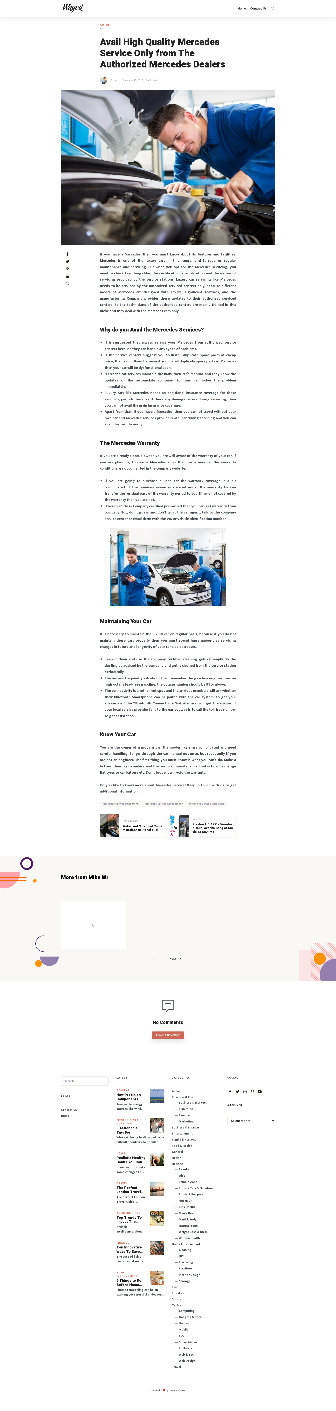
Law (175, 1287)
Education (186, 1109)
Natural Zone (188, 1225)
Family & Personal (184, 1139)
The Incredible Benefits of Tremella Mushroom (101, 916)
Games (184, 1323)
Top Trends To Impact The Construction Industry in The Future (129, 1220)
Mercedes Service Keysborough (164, 803)
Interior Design (189, 1275)
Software (185, 1348)
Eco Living (186, 1262)
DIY (181, 1256)
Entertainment (182, 1133)
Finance (122, 1242)
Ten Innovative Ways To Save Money (129, 1249)
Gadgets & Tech (190, 1317)
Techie (176, 1305)
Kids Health (187, 1207)
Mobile (183, 1329)
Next (173, 958)
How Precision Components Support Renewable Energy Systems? (131, 1097)
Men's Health (188, 1213)
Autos (105, 24)
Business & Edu (128, 1213)
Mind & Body (187, 1219)
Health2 (177, 1164)
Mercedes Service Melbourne (206, 803)
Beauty (184, 1169)
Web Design (187, 1361)
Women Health (189, 1238)
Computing (187, 1311)
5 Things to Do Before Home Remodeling (128, 1283)
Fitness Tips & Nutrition (196, 1188)
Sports (176, 1299)
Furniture (185, 1268)
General (123, 1090)
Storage (185, 1281)
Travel (122, 1183)
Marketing (186, 1121)
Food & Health (182, 1146)
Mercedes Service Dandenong (121, 803)
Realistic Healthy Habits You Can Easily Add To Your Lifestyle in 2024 (130, 1160)
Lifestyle (178, 1293)
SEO (182, 1335)
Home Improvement (186, 1244)
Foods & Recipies (99, 906)
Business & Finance (185, 1127)
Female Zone (188, 1182)
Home (242, 8)
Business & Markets (193, 1102)
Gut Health (186, 1200)
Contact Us (258, 8)
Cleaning (185, 1250)
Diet (182, 1175)
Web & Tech (187, 1354)
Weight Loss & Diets (193, 1232)
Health (122, 1153)
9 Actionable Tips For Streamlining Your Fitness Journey (127, 1130)
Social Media (188, 1342)
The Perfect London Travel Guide (128, 1190)
